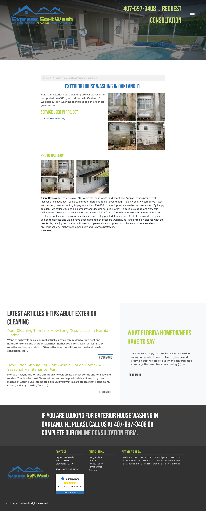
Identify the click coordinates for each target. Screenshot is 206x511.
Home (46, 78)
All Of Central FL (172, 463)
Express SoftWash (21, 503)
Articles (92, 460)
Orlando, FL (161, 460)
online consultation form (106, 433)
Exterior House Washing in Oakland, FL (81, 78)
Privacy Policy (96, 463)
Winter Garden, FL (153, 463)
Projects (56, 78)
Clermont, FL (145, 457)
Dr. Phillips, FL (161, 457)
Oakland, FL (148, 460)
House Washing (56, 118)
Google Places (96, 457)
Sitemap (93, 470)
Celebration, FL (129, 457)
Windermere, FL (134, 463)
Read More (105, 358)
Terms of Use (95, 467)
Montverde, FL (133, 460)
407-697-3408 (139, 9)
